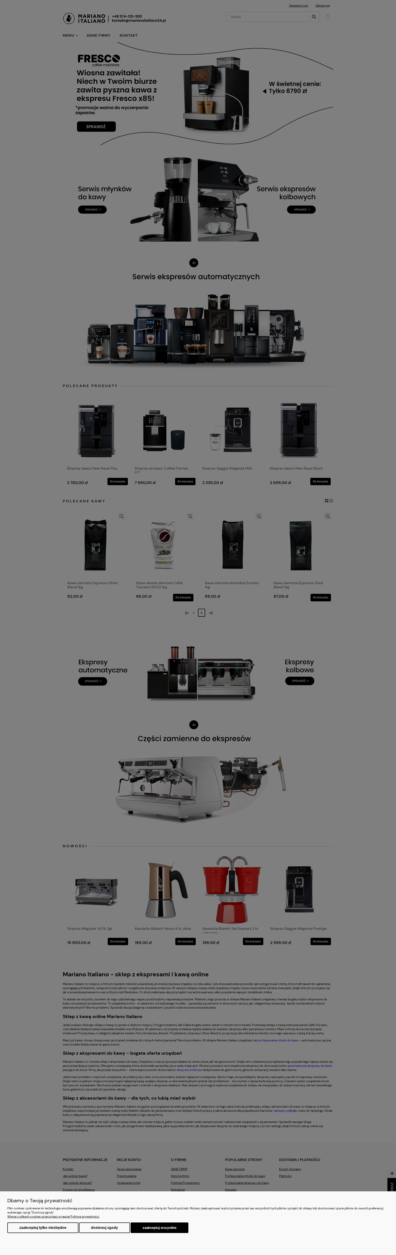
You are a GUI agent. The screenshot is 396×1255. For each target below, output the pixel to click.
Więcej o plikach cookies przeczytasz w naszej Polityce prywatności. (53, 1217)
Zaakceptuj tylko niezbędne (42, 1228)
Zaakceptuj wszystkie (159, 1228)
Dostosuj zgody (104, 1228)
